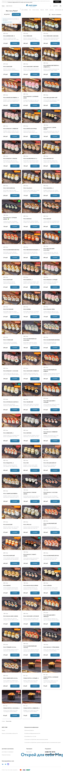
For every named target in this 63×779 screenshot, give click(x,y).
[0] (60, 6)
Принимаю (57, 1)
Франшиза (29, 751)
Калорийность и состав (30, 736)
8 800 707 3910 (50, 752)
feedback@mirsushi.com (53, 754)
